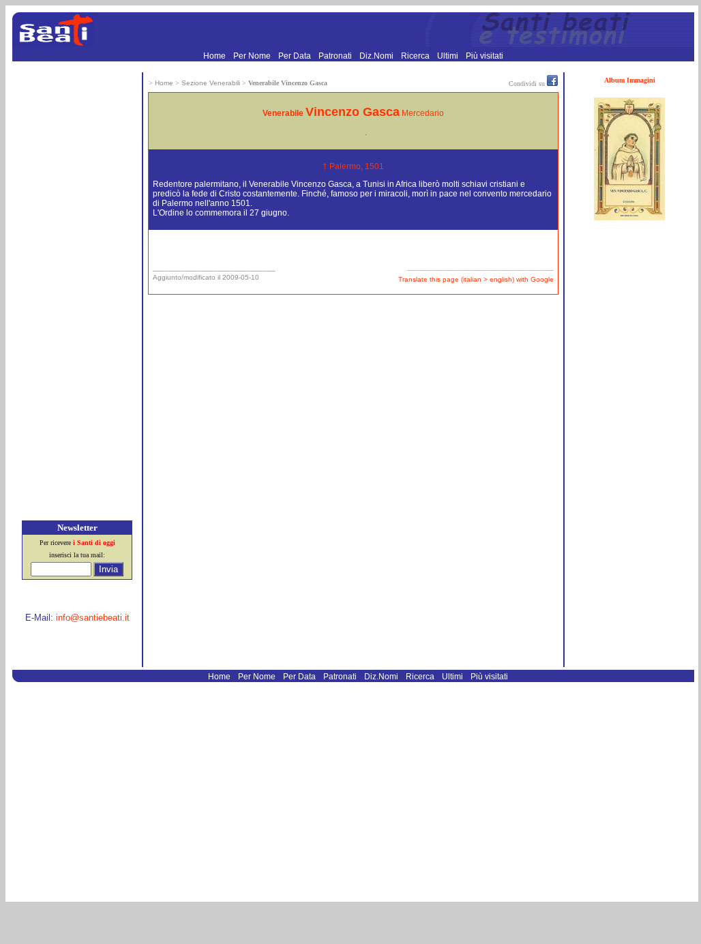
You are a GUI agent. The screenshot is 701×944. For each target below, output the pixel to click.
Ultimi (448, 56)
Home (215, 56)
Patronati (336, 56)
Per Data (295, 56)
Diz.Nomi (377, 56)
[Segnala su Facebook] (552, 83)
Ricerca (416, 56)
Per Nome (253, 56)
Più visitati (484, 56)
